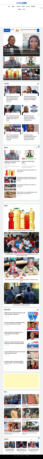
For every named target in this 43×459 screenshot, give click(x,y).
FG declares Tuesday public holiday (30, 66)
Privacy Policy (27, 455)
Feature (24, 75)
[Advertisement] (21, 18)
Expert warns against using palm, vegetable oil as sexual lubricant (22, 29)
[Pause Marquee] (38, 30)
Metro (23, 6)
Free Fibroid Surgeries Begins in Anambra (21, 304)
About (15, 455)
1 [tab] (31, 439)
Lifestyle (6, 46)
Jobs (24, 9)
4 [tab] (35, 439)
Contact (18, 455)
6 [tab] (38, 439)
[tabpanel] (10, 447)
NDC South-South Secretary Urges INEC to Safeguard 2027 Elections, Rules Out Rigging (30, 98)
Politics (18, 6)
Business (33, 6)
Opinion (6, 63)
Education (36, 322)
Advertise (22, 455)
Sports (19, 9)
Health (28, 6)
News (13, 6)
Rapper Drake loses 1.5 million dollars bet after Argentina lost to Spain (21, 451)
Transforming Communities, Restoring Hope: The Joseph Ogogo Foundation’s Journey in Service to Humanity (31, 79)
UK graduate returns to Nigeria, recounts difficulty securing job (16, 50)
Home (9, 6)
